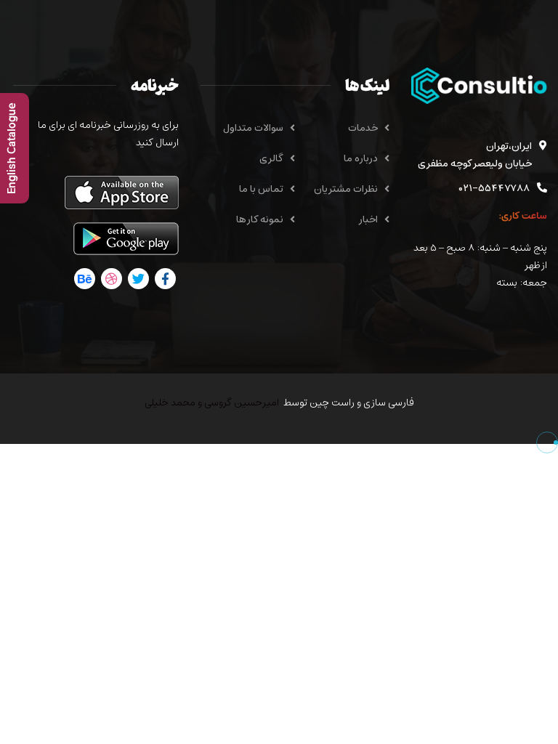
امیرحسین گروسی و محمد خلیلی (212, 403)
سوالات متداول (253, 128)
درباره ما (361, 159)
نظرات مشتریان (346, 189)
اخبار (368, 220)
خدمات (363, 128)
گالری (271, 159)
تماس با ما (261, 189)
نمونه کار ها (259, 220)
